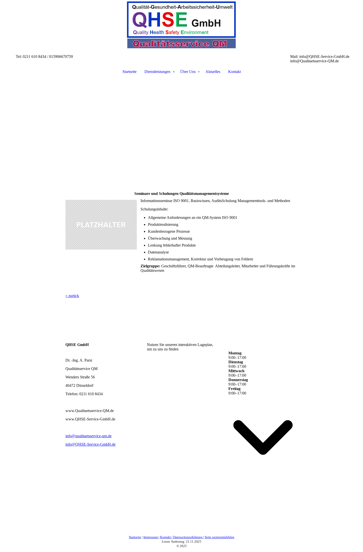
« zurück (72, 296)
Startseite (129, 71)
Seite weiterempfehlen (219, 537)
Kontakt (234, 71)
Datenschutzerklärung (188, 537)
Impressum (151, 537)
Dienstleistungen (157, 71)
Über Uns (188, 71)
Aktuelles (212, 71)
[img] (181, 24)
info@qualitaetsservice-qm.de (88, 436)
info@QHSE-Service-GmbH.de (90, 444)
